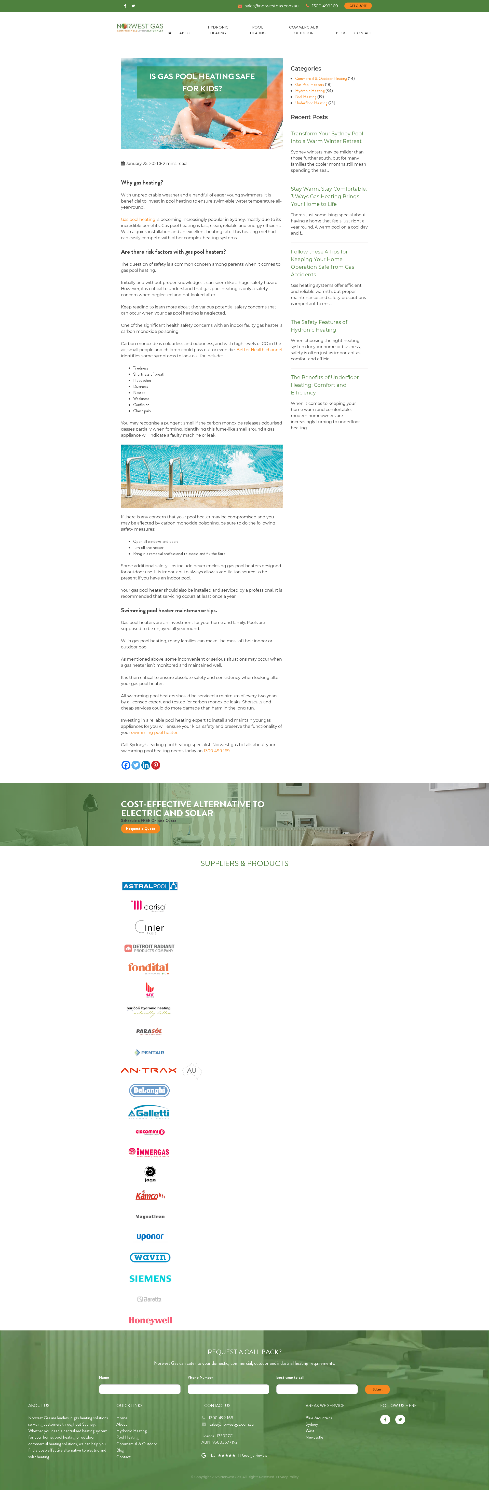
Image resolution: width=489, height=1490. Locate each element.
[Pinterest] (155, 765)
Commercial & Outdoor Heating (321, 78)
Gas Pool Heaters (309, 85)
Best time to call (290, 1377)
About (185, 33)
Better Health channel (259, 349)
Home (121, 1418)
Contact (363, 33)
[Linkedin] (145, 765)
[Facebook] (125, 5)
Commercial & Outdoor (303, 30)
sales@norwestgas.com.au (272, 6)
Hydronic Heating (218, 30)
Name (104, 1377)
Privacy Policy (287, 1477)
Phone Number (200, 1377)
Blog (341, 33)
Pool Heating (258, 30)
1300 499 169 (325, 6)
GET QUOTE (358, 6)
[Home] (171, 33)
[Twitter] (133, 5)
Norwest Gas (230, 1477)
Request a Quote (140, 828)
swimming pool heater (154, 732)
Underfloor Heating (311, 103)
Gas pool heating (138, 219)
